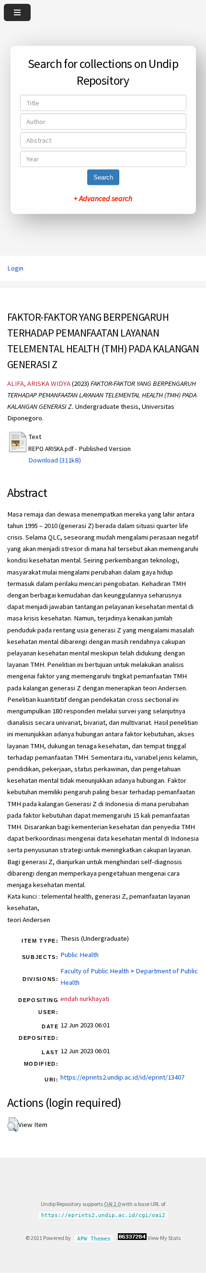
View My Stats (164, 1237)
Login (15, 268)
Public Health (79, 954)
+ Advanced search (103, 198)
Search (103, 177)
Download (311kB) (54, 460)
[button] (12, 1124)
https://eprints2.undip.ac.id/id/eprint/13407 (122, 1077)
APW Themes (94, 1238)
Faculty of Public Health (94, 971)
